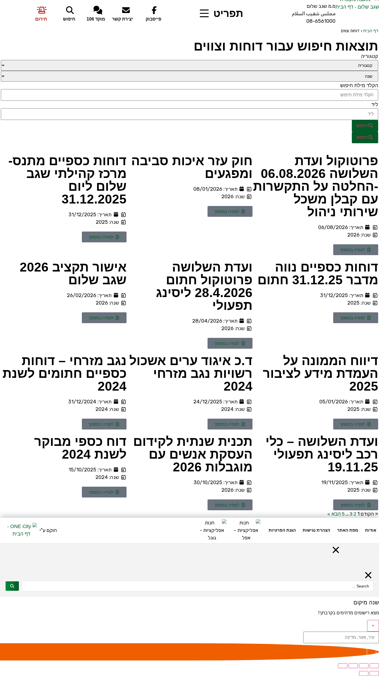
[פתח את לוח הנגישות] (371, 652)
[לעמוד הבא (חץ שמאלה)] (363, 673)
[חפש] (12, 586)
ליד (374, 104)
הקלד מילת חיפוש (359, 85)
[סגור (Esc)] (342, 665)
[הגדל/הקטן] (374, 665)
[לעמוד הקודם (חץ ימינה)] (374, 673)
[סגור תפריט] (336, 550)
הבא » (334, 514)
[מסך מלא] (363, 665)
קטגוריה (369, 56)
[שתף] (353, 665)
